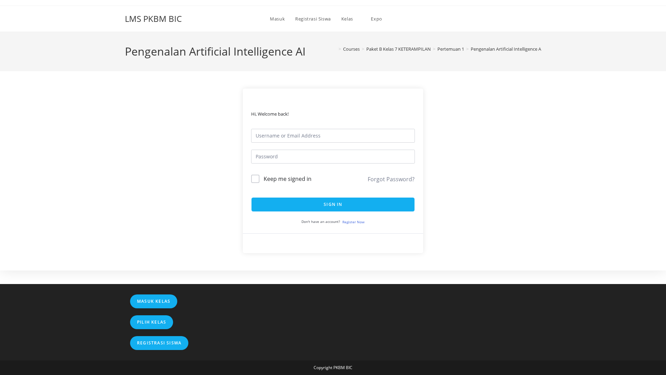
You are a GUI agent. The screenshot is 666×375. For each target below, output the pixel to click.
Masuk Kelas (153, 301)
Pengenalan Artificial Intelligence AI (507, 49)
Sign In (333, 204)
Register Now (353, 221)
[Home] (334, 49)
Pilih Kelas (151, 322)
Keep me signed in (287, 179)
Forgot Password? (391, 179)
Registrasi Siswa (159, 343)
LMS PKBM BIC (153, 18)
